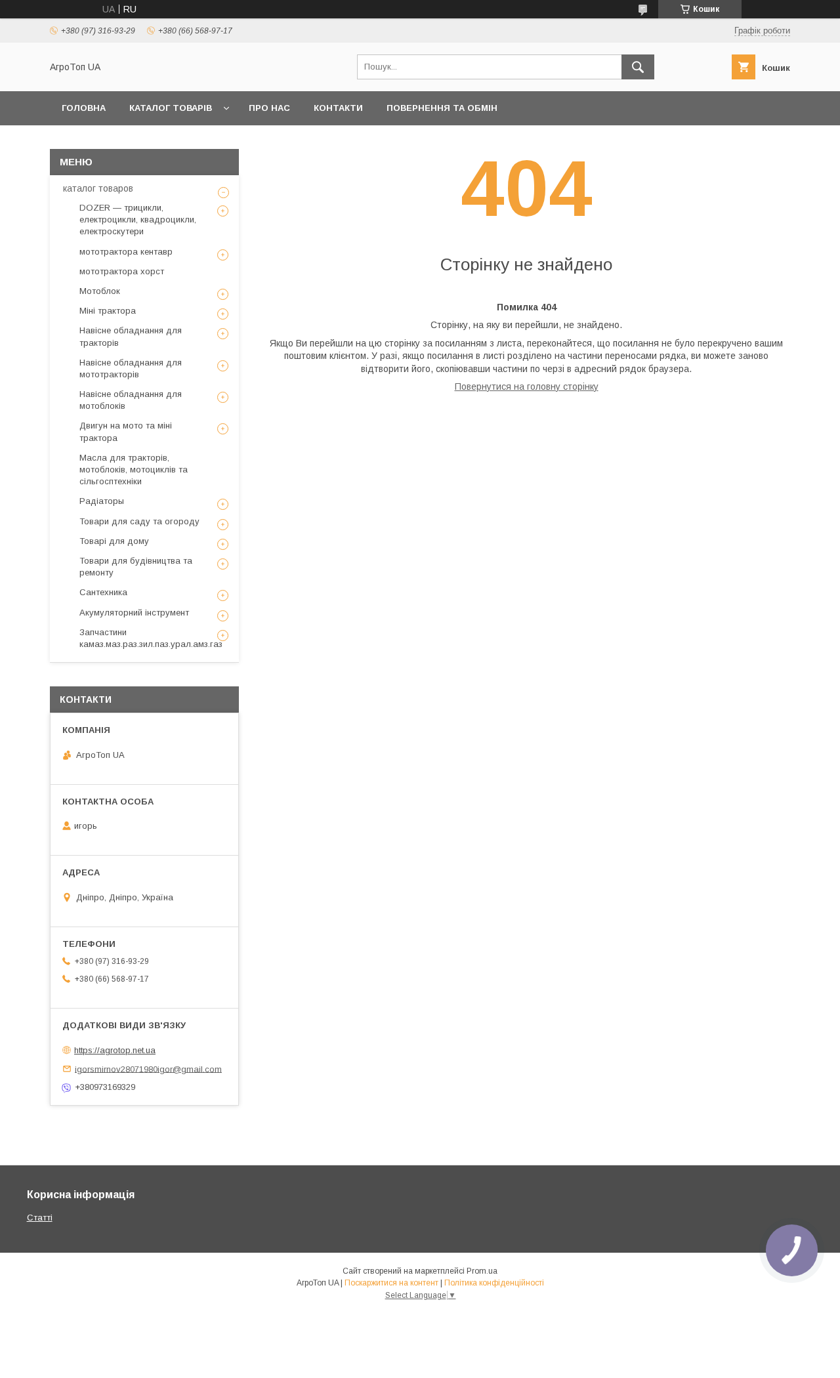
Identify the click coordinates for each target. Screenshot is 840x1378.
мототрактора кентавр (126, 252)
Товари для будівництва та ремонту (135, 566)
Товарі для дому (114, 541)
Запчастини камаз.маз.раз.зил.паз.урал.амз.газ (150, 638)
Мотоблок (99, 291)
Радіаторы (101, 501)
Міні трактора (107, 311)
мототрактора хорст (121, 271)
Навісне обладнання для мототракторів (130, 368)
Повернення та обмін (442, 108)
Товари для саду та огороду (139, 521)
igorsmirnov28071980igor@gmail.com (148, 1069)
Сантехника (103, 592)
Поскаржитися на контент (391, 1282)
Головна (84, 108)
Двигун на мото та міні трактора (125, 431)
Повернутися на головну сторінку (526, 386)
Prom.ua (482, 1271)
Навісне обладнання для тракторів (130, 336)
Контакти (338, 108)
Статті (39, 1217)
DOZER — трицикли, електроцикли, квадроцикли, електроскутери (137, 219)
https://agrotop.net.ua (115, 1050)
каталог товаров (98, 188)
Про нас (269, 108)
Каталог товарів (170, 108)
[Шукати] (637, 66)
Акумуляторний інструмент (134, 612)
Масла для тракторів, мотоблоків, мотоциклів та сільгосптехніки (133, 469)
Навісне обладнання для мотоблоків (130, 400)
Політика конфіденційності (494, 1282)
